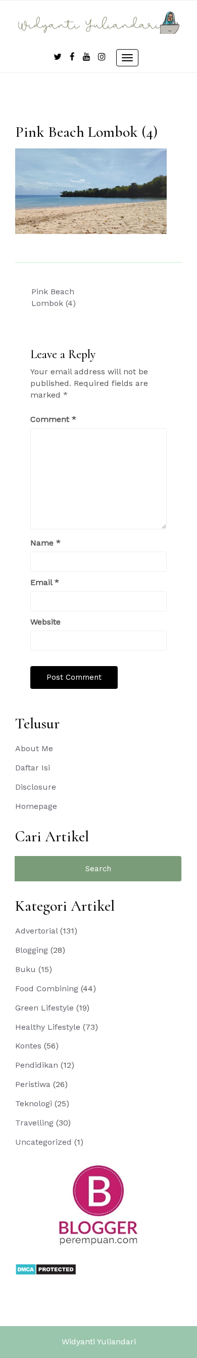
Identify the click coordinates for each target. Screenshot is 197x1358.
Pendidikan (36, 1065)
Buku (25, 969)
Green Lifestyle (44, 1008)
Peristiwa (33, 1084)
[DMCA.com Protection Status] (45, 1268)
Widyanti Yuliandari (99, 1341)
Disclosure (35, 787)
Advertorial (36, 931)
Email (44, 582)
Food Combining (46, 988)
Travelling (34, 1123)
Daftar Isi (32, 767)
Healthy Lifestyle (47, 1027)
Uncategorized (43, 1142)
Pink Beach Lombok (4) (53, 297)
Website (45, 622)
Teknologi (33, 1103)
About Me (34, 748)
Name (45, 543)
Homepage (36, 806)
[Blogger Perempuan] (98, 1205)
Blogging (31, 950)
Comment (53, 419)
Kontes (28, 1046)
